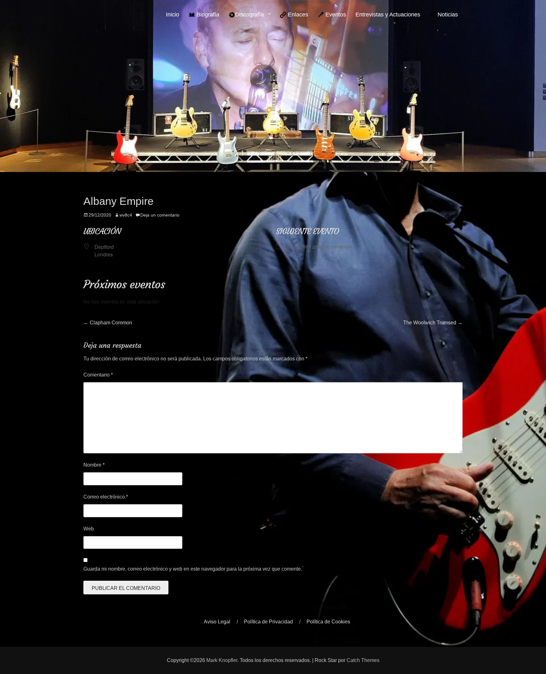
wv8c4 (125, 215)
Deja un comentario (159, 215)
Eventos (335, 14)
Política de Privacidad (268, 621)
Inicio (172, 14)
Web (88, 528)
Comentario (98, 374)
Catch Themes (363, 660)
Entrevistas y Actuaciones (387, 14)
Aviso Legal (217, 621)
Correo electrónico (105, 496)
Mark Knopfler (221, 660)
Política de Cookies (328, 621)
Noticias (447, 14)
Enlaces (297, 14)
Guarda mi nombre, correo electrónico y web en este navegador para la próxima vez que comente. (192, 569)
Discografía (249, 14)
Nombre (94, 465)
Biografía (207, 14)
